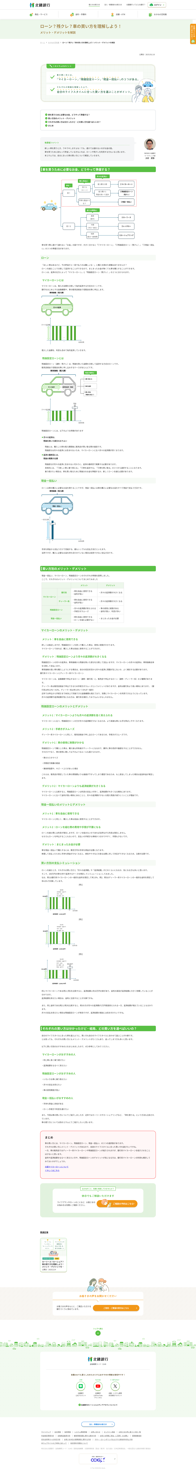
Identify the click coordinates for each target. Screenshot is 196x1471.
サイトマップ (46, 1432)
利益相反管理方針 (47, 1436)
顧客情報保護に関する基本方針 (85, 1436)
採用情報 (67, 1432)
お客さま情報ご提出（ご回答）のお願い (114, 1436)
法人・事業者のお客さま (113, 4)
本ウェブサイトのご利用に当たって (54, 1443)
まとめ (51, 125)
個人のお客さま (94, 4)
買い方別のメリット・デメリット (61, 118)
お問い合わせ (95, 1432)
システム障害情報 (80, 1432)
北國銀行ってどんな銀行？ (135, 4)
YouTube (98, 1380)
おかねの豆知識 (53, 42)
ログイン (157, 4)
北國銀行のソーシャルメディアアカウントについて (99, 1405)
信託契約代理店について (79, 1443)
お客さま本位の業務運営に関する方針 (77, 1439)
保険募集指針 (137, 1436)
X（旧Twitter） (115, 1380)
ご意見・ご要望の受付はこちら (116, 1308)
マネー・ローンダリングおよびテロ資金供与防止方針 (114, 1439)
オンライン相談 (109, 1432)
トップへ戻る (98, 1328)
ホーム (42, 42)
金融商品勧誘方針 (64, 1436)
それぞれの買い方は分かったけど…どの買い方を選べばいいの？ (74, 122)
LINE (80, 1380)
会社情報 (57, 1432)
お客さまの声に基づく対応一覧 (130, 1432)
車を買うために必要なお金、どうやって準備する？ (69, 114)
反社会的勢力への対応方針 (50, 1439)
